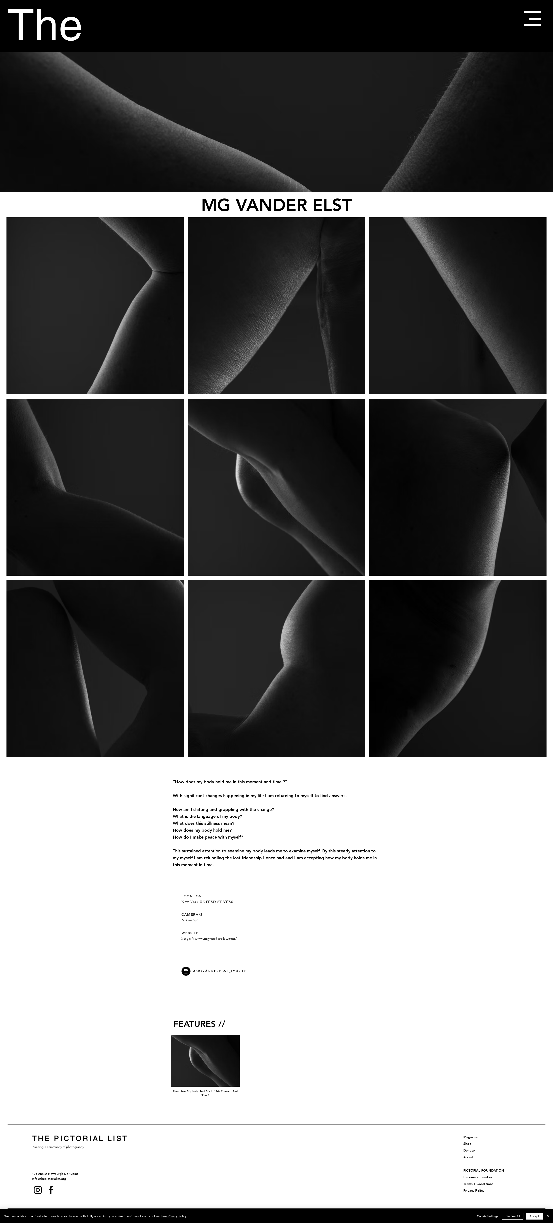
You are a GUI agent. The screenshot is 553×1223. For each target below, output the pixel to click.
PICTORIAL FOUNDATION (483, 1170)
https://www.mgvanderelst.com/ (209, 939)
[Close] (547, 1216)
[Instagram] (37, 1190)
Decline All (512, 1216)
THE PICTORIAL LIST (80, 1138)
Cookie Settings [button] (487, 1216)
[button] (532, 18)
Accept (534, 1216)
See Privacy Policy (173, 1216)
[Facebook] (50, 1190)
